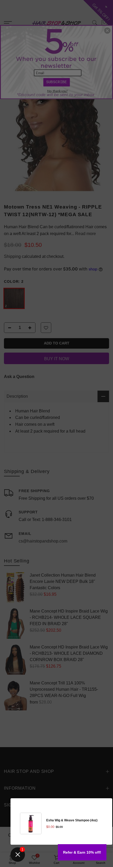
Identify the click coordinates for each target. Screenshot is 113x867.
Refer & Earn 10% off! (82, 852)
